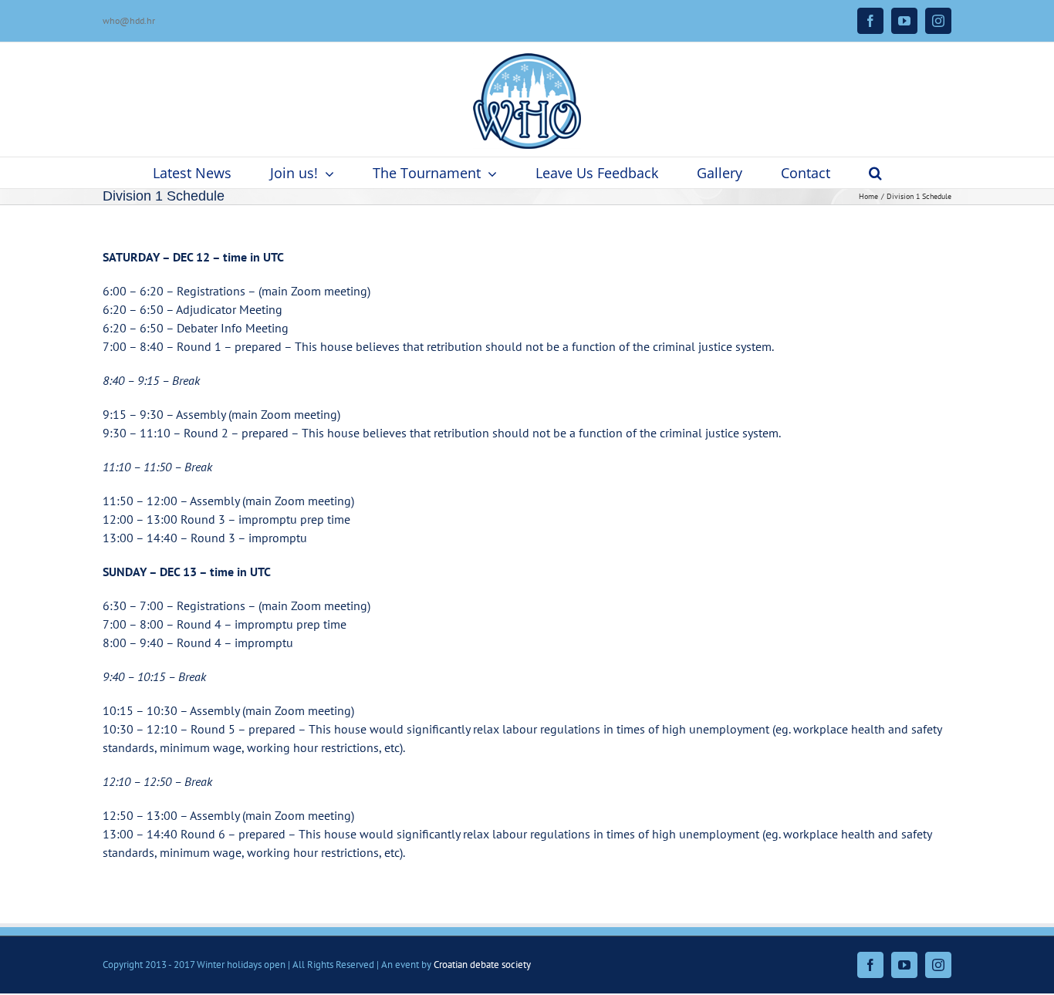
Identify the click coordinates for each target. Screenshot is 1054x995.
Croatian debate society (482, 964)
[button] (876, 172)
